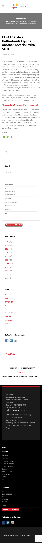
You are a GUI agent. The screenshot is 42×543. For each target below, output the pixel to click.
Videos (7, 210)
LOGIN (4, 506)
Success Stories (11, 202)
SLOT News (23, 21)
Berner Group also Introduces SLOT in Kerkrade (19, 377)
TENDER (8, 316)
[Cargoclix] (21, 6)
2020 (7, 263)
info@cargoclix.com (17, 410)
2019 (6, 267)
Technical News (10, 191)
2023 (7, 253)
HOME (4, 447)
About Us (5, 455)
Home (7, 21)
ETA (6, 298)
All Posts (21, 372)
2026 (7, 242)
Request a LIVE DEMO (14, 225)
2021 (6, 260)
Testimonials (10, 206)
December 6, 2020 (8, 54)
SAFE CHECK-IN (10, 302)
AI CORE (8, 295)
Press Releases (10, 194)
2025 (7, 245)
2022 (7, 256)
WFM (7, 324)
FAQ (6, 213)
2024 (7, 249)
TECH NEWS (9, 313)
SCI (6, 306)
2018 (7, 271)
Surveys (8, 198)
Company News (14, 21)
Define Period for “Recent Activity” (22, 368)
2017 (6, 274)
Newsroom (9, 185)
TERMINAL (9, 320)
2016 (7, 278)
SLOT (5, 151)
